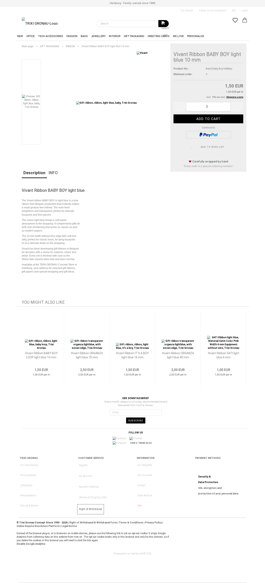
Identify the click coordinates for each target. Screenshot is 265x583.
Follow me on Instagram (212, 10)
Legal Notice (69, 526)
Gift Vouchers (144, 475)
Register (83, 465)
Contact (141, 485)
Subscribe (135, 420)
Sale (139, 505)
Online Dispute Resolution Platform (38, 526)
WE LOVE (178, 36)
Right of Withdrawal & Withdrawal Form (93, 522)
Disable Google (31, 543)
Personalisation (28, 495)
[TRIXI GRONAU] (40, 21)
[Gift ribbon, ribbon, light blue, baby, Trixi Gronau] (106, 102)
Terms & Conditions (131, 522)
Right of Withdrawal (90, 509)
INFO (53, 172)
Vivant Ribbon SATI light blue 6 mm (223, 355)
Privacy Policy (153, 522)
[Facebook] (120, 438)
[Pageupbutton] (253, 577)
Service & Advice (29, 505)
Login (244, 10)
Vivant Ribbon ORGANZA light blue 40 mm (178, 355)
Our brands (186, 10)
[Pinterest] (137, 438)
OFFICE (30, 36)
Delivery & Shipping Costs (92, 497)
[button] (244, 23)
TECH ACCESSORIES (50, 36)
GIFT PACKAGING (134, 36)
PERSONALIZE (195, 36)
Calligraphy (26, 485)
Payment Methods (89, 486)
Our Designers (144, 465)
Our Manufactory (29, 465)
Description (34, 172)
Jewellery (98, 36)
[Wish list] (235, 23)
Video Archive (144, 495)
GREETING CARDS (159, 36)
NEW (20, 36)
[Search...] (163, 23)
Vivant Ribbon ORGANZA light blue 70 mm (87, 355)
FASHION (71, 36)
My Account (85, 476)
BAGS (84, 36)
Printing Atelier (28, 475)
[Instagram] (121, 443)
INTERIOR (114, 36)
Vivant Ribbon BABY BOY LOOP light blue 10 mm (41, 355)
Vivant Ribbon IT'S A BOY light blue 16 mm (132, 355)
